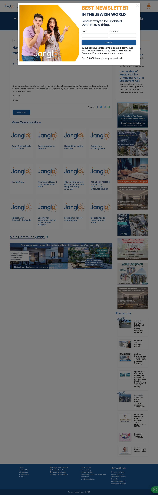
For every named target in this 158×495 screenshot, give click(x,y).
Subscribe (108, 42)
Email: (84, 31)
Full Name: (114, 31)
